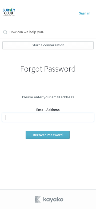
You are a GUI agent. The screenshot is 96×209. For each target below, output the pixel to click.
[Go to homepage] (8, 12)
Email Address (48, 109)
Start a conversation (48, 45)
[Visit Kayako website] (49, 199)
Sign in (84, 13)
